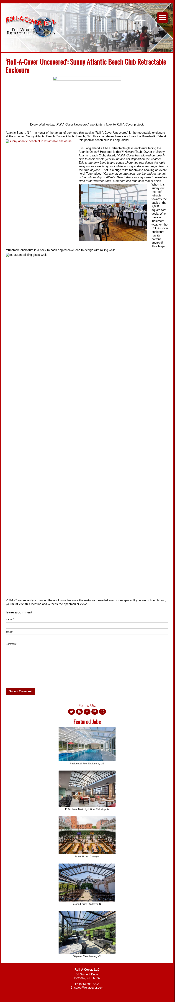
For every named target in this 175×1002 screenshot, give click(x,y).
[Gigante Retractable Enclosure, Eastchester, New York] (87, 912)
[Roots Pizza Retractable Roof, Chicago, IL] (87, 818)
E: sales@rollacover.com (86, 987)
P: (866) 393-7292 (87, 984)
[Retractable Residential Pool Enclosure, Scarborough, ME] (87, 728)
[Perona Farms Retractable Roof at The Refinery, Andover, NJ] (87, 865)
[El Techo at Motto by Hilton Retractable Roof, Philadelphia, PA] (87, 772)
